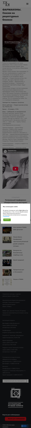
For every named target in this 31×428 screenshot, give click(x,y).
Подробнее (6, 216)
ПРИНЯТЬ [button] (7, 219)
